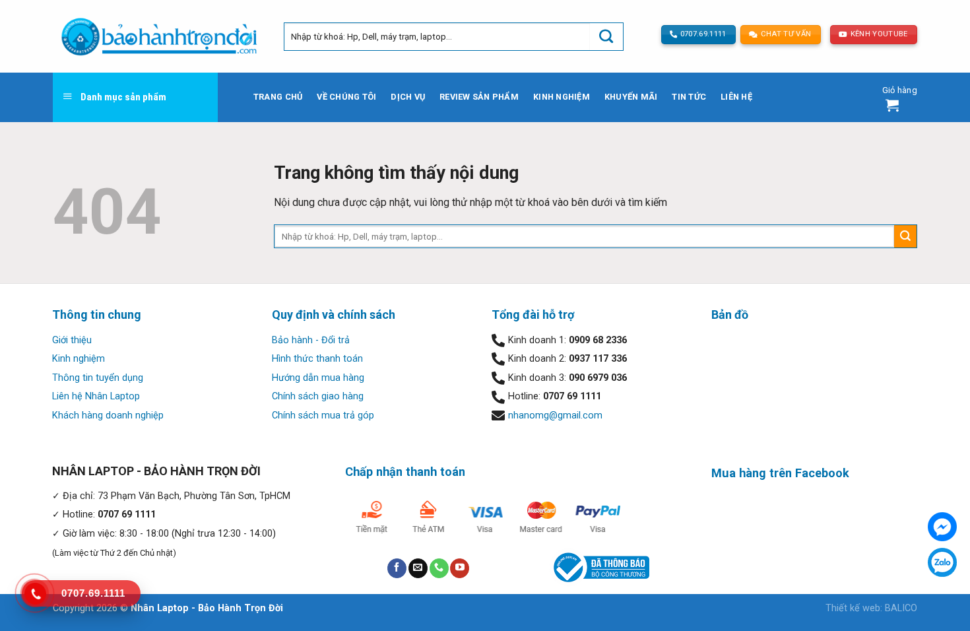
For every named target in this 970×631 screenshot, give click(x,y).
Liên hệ (736, 97)
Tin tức (689, 97)
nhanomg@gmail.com (555, 415)
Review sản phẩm (479, 97)
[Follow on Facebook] (396, 568)
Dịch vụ (408, 97)
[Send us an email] (418, 568)
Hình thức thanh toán (317, 358)
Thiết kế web (852, 608)
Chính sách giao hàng (318, 396)
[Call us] (439, 568)
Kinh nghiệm (561, 97)
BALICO (901, 608)
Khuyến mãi (631, 97)
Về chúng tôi (346, 97)
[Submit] (606, 36)
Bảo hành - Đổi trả (311, 340)
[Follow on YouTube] (459, 568)
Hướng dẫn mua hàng (318, 377)
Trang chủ (277, 97)
